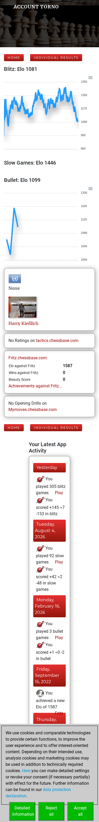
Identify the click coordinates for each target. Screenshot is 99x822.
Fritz (58, 713)
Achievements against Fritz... (35, 385)
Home (14, 58)
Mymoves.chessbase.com (32, 409)
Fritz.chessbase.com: (28, 357)
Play (58, 492)
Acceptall (80, 811)
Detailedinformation (23, 811)
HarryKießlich (23, 323)
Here (26, 770)
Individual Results (56, 58)
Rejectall (51, 811)
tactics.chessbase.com (57, 340)
